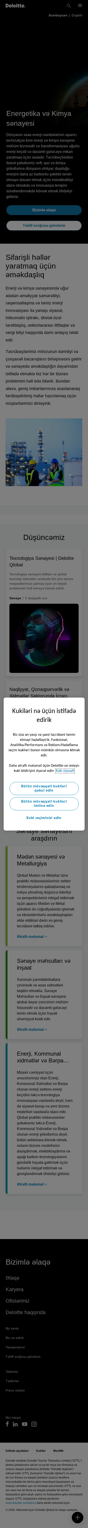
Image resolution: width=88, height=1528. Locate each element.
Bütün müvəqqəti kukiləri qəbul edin (44, 788)
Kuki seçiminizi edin (44, 818)
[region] (44, 764)
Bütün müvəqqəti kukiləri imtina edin (44, 804)
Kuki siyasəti (65, 771)
